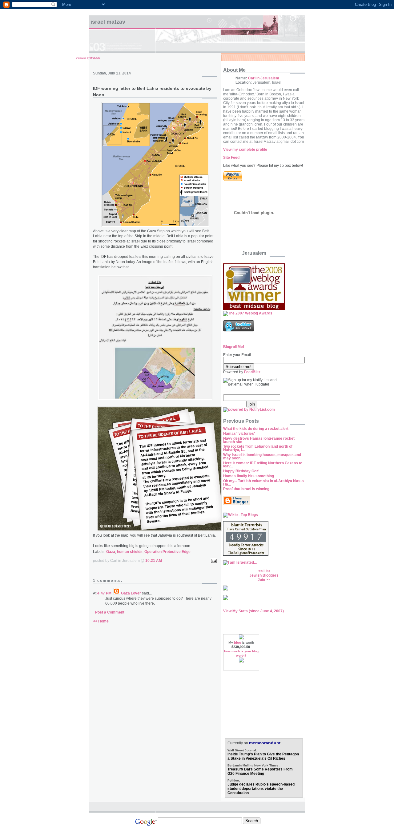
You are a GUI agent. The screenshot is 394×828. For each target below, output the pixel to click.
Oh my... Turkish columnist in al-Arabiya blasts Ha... (263, 482)
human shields (130, 552)
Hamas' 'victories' (239, 433)
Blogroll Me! (233, 347)
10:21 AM (153, 560)
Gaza (110, 552)
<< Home (101, 621)
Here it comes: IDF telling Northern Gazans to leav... (262, 465)
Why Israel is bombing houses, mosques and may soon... (262, 456)
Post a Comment (109, 612)
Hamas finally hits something (248, 476)
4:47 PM (104, 593)
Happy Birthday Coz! (241, 471)
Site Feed (231, 157)
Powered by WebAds (88, 58)
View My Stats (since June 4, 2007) (253, 611)
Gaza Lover (131, 593)
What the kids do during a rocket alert (255, 428)
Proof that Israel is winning (246, 489)
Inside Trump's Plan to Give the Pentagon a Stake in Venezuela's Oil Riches (263, 756)
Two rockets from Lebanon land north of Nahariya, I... (257, 448)
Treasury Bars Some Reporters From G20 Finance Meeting (260, 771)
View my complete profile (245, 149)
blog (237, 642)
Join (261, 580)
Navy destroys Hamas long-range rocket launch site (259, 440)
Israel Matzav (107, 22)
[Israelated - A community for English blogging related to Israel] (240, 562)
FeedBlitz (252, 372)
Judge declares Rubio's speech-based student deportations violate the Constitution (261, 788)
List (266, 571)
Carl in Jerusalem (263, 78)
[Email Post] (213, 560)
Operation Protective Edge (167, 552)
